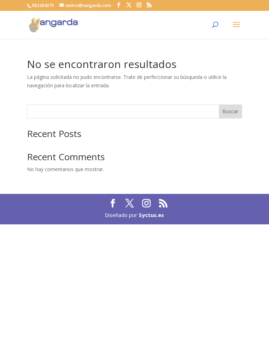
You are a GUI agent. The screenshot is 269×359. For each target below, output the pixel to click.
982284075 (43, 5)
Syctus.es (151, 214)
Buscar (230, 111)
